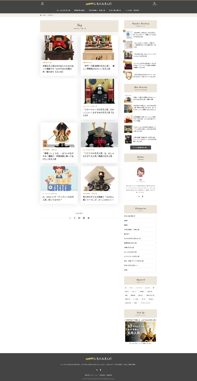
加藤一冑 (127, 299)
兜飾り (126, 220)
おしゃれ (147, 287)
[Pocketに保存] (88, 218)
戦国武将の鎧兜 (79, 10)
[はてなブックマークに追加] (79, 218)
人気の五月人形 (96, 379)
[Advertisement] (59, 94)
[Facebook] (142, 196)
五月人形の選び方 (115, 10)
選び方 (127, 291)
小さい (131, 287)
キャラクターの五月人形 (131, 256)
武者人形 (150, 291)
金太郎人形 (128, 302)
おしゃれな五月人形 (63, 10)
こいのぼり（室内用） (132, 10)
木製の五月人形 (129, 247)
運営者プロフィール (91, 375)
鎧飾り (126, 225)
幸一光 (143, 299)
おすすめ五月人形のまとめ (132, 238)
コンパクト (139, 287)
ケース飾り (136, 299)
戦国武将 (133, 295)
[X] (139, 196)
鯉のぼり (127, 234)
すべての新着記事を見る (140, 147)
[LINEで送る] (84, 218)
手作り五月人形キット (131, 265)
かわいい (134, 291)
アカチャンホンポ (145, 302)
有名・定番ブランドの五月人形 (134, 261)
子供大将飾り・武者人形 (97, 10)
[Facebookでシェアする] (74, 218)
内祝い (126, 270)
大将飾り (142, 291)
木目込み (151, 299)
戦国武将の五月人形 (130, 243)
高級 (126, 295)
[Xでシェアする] (70, 218)
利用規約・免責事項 (106, 375)
